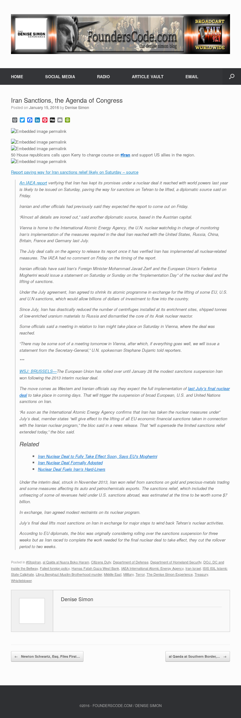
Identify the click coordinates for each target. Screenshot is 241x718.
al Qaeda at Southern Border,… (198, 656)
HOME (17, 76)
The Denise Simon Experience (170, 574)
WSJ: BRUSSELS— (38, 371)
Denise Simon (77, 107)
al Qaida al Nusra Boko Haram (66, 561)
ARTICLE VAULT (147, 76)
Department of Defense (130, 561)
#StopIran (33, 561)
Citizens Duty (101, 561)
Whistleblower (21, 580)
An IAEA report (33, 183)
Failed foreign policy (55, 568)
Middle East (112, 574)
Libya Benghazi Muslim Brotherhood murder (69, 574)
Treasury (201, 574)
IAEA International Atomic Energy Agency (152, 568)
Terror (140, 574)
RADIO (103, 76)
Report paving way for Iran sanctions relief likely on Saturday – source (74, 172)
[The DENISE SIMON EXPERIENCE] (120, 34)
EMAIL (191, 76)
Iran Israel (193, 568)
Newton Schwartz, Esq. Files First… (47, 656)
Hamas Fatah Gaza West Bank (95, 568)
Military (128, 574)
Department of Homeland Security (175, 561)
